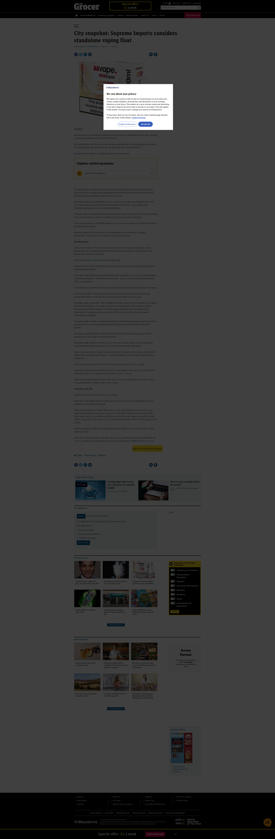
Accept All (145, 124)
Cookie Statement (139, 117)
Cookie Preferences (127, 124)
